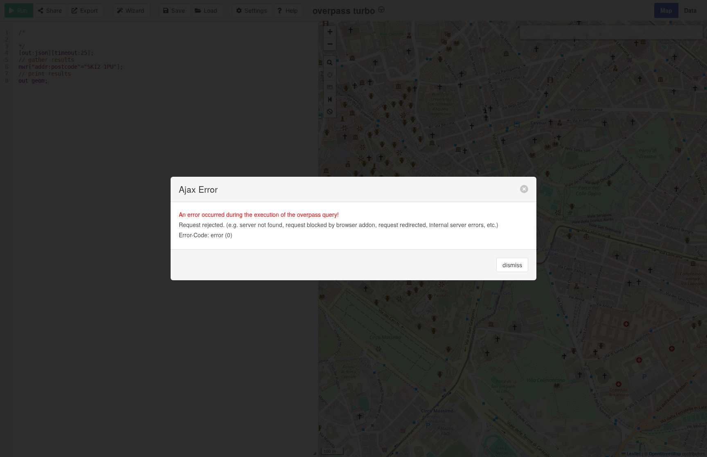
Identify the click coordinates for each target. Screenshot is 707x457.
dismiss (512, 264)
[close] (524, 189)
